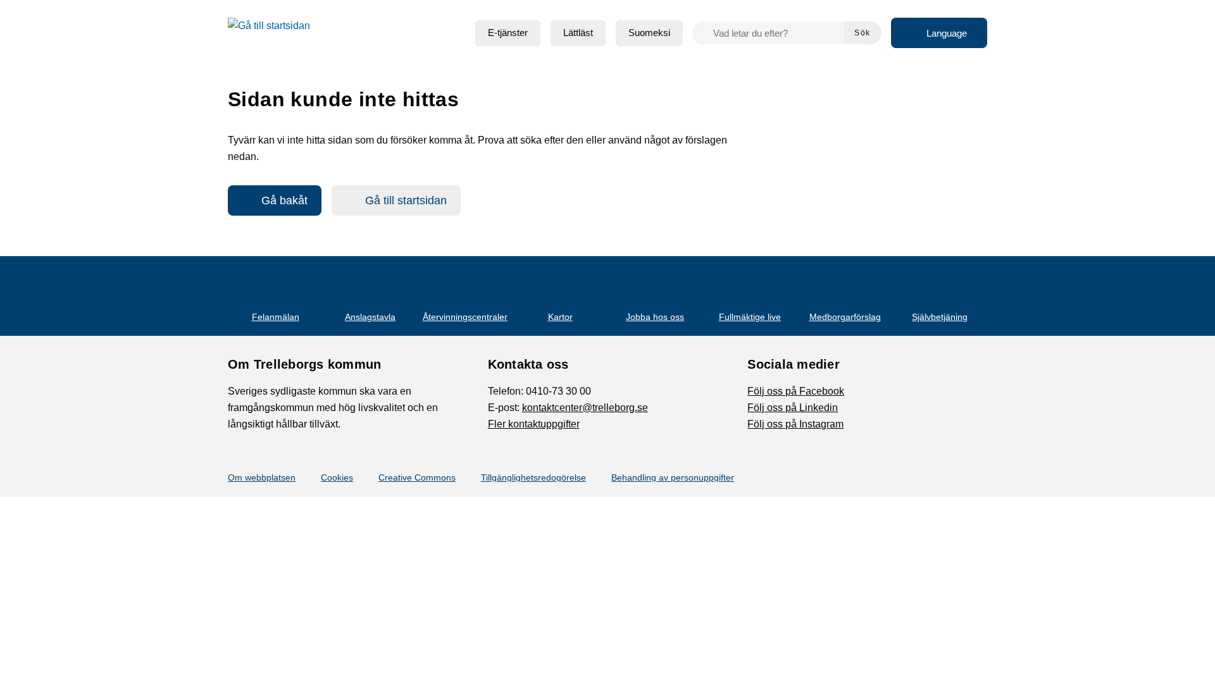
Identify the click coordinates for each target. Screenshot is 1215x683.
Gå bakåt (284, 200)
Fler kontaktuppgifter (534, 424)
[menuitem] (507, 33)
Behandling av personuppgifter (672, 477)
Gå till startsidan (406, 200)
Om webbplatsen (262, 477)
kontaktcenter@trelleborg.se (585, 407)
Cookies (337, 477)
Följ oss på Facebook (795, 391)
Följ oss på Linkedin (792, 407)
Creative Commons (417, 477)
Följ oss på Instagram (795, 424)
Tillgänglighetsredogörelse (533, 477)
